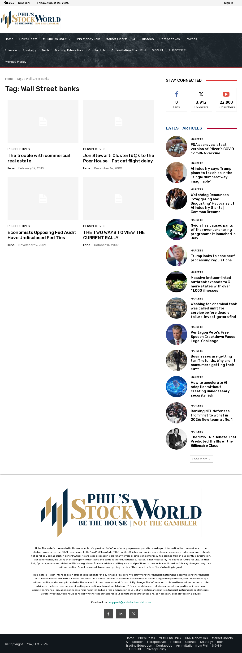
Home (9, 79)
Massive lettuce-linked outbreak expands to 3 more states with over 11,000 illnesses (211, 284)
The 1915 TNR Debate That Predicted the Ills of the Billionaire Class (214, 441)
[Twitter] (133, 613)
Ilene (11, 168)
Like (176, 92)
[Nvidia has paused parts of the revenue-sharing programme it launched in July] (176, 229)
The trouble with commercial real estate (39, 158)
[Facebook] (108, 613)
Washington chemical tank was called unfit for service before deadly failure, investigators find (214, 310)
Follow (201, 92)
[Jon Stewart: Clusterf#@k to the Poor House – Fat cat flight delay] (118, 121)
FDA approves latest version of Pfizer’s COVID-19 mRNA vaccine (213, 149)
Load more (199, 459)
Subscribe (226, 92)
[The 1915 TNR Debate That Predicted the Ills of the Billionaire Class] (176, 439)
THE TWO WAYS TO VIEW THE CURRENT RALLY (114, 235)
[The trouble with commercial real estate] (43, 121)
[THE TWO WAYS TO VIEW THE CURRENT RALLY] (118, 198)
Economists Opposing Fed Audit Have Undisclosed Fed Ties (42, 235)
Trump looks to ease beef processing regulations (213, 258)
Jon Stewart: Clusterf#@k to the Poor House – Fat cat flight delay (118, 158)
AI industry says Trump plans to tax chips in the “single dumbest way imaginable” (211, 174)
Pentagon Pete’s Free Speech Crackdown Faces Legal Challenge (213, 336)
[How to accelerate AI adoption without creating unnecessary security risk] (176, 386)
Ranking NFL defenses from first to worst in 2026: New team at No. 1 (212, 415)
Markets (197, 139)
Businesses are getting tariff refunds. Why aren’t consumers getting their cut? (213, 362)
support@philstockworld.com (130, 602)
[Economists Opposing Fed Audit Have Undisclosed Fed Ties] (43, 198)
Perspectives (19, 149)
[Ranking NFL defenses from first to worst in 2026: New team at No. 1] (176, 413)
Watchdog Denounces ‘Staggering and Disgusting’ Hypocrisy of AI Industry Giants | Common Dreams (212, 203)
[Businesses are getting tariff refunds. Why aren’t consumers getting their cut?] (176, 360)
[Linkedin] (120, 613)
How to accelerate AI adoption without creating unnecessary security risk (210, 389)
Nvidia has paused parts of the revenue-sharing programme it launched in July (213, 231)
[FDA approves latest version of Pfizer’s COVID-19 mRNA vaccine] (176, 146)
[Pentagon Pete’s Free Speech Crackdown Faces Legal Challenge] (176, 334)
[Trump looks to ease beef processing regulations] (176, 255)
